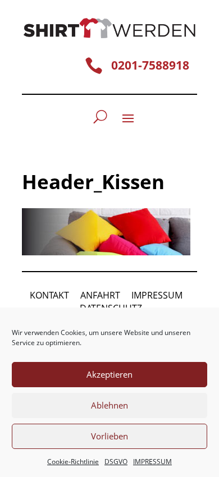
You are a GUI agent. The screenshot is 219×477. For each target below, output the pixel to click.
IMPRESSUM (152, 461)
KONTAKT (49, 295)
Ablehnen (109, 405)
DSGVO (115, 461)
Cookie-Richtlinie (73, 461)
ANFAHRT (100, 295)
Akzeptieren (109, 374)
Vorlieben (109, 436)
